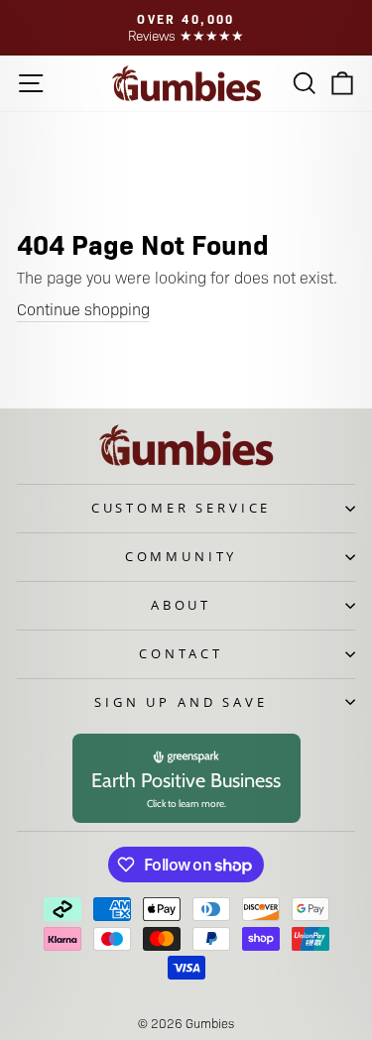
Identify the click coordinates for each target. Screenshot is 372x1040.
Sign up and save (180, 702)
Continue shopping (83, 308)
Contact (181, 653)
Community (181, 556)
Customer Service (181, 508)
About (181, 605)
